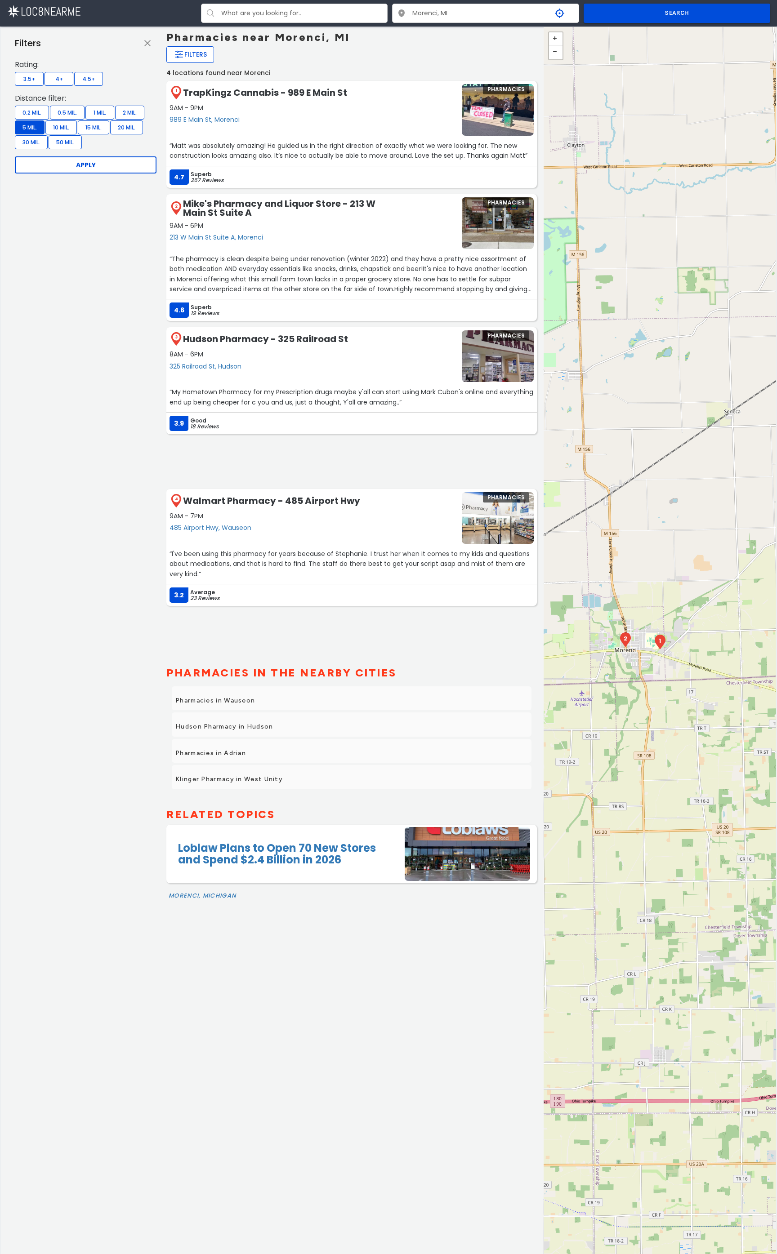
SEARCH (677, 12)
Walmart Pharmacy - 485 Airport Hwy (271, 500)
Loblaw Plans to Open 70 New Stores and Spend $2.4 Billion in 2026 (277, 853)
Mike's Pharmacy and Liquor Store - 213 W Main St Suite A (279, 208)
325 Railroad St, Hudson (205, 366)
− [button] (556, 52)
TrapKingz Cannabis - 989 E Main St (265, 92)
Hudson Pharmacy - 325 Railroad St (265, 338)
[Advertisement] (351, 460)
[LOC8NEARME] (44, 11)
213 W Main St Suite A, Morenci (216, 237)
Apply (86, 164)
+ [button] (556, 39)
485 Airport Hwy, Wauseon (210, 527)
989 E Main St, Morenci (205, 119)
